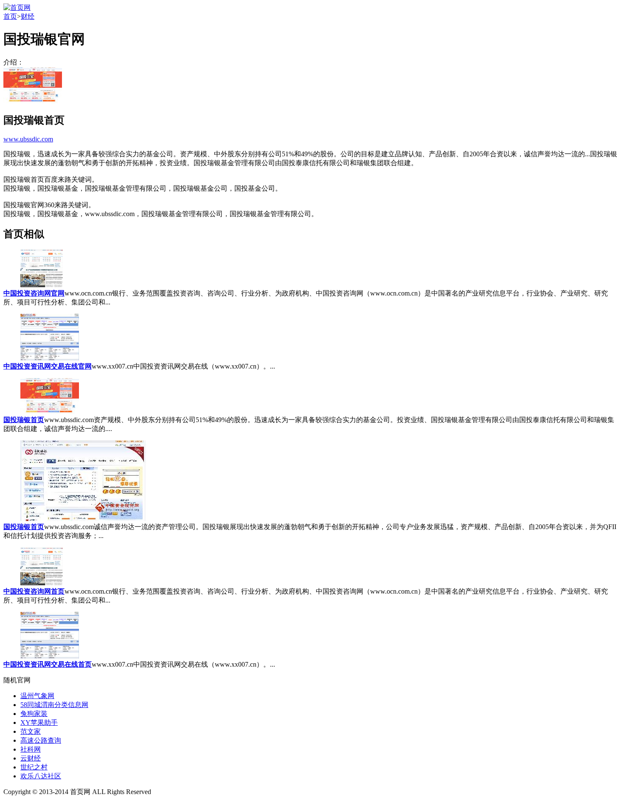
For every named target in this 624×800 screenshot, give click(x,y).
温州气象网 (37, 695)
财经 (27, 16)
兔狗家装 (34, 713)
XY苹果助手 (39, 722)
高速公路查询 (40, 740)
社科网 (30, 749)
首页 (10, 16)
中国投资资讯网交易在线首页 (47, 664)
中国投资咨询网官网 (34, 293)
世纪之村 (34, 767)
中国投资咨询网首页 (34, 591)
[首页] (17, 7)
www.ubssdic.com (28, 139)
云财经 (30, 758)
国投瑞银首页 (23, 419)
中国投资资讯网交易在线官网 (47, 366)
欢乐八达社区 (40, 776)
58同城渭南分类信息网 (54, 704)
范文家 (30, 731)
